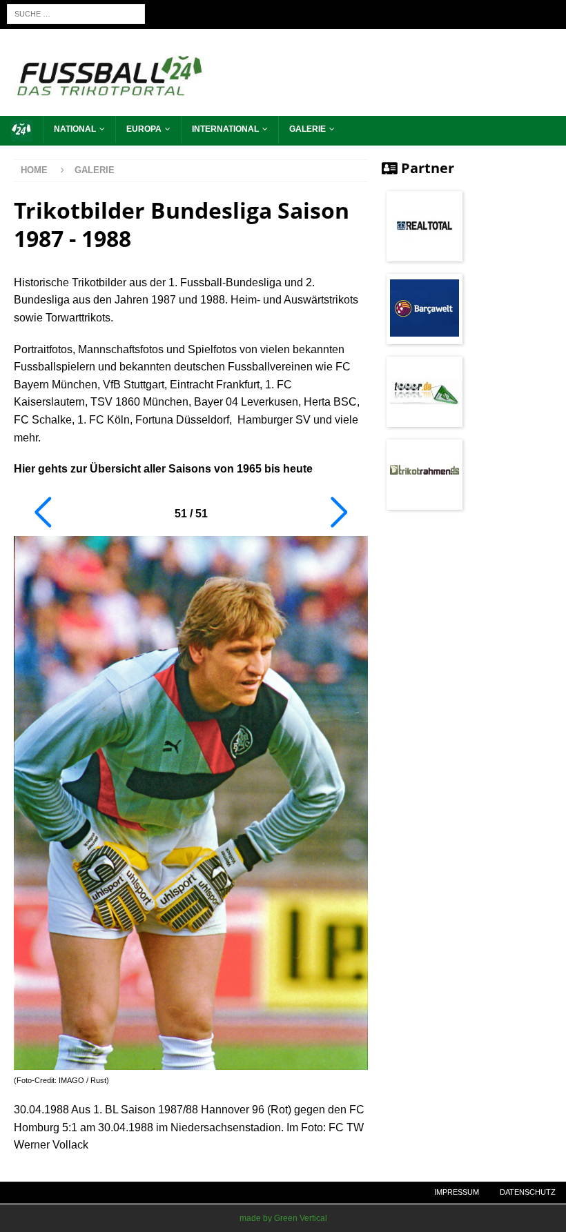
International (225, 129)
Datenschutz (528, 1192)
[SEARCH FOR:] (76, 13)
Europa (144, 129)
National (75, 129)
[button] (43, 512)
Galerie (307, 129)
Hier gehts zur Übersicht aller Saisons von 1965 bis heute (163, 469)
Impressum (456, 1192)
